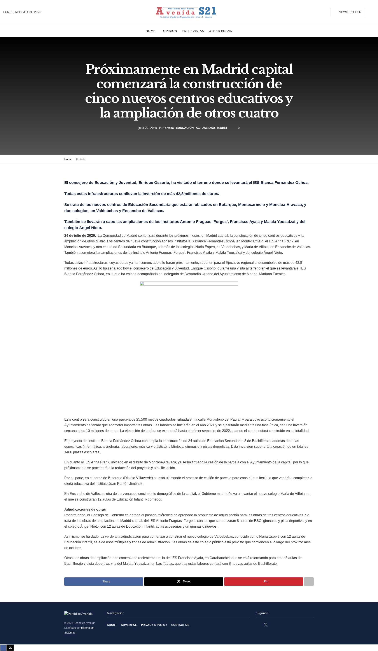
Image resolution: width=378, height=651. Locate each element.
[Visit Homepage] (186, 12)
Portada (168, 128)
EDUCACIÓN (185, 128)
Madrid (222, 128)
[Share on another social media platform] (309, 581)
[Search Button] (373, 12)
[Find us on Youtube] (281, 625)
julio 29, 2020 (147, 128)
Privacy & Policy (154, 625)
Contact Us (180, 625)
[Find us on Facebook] (257, 625)
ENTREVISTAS (193, 31)
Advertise (129, 625)
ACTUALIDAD (205, 128)
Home (150, 31)
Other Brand (220, 31)
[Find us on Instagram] (273, 625)
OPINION (170, 31)
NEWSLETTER (350, 12)
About (112, 625)
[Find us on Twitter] (266, 625)
